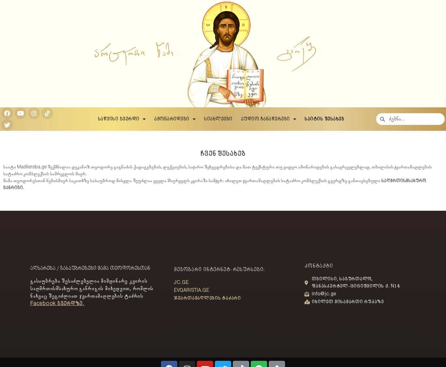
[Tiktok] (47, 113)
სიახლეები (218, 119)
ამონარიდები (171, 119)
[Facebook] (7, 113)
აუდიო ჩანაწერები (265, 119)
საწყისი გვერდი (118, 119)
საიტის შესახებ (324, 119)
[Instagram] (34, 113)
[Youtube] (20, 113)
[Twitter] (7, 125)
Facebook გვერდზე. (57, 303)
